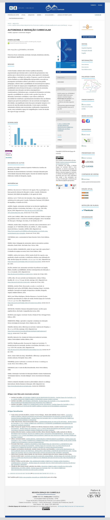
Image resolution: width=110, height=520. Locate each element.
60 (30, 473)
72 (50, 473)
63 (35, 473)
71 (49, 473)
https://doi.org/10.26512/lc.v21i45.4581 (19, 282)
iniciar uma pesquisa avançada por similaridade (33, 477)
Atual (23, 15)
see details (9, 157)
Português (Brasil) (87, 50)
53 (18, 473)
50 (13, 473)
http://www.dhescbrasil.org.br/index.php (19, 386)
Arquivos (31, 15)
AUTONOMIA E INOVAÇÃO (30, 401)
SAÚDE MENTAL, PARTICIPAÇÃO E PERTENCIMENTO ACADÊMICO (45, 439)
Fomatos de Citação (64, 112)
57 (25, 473)
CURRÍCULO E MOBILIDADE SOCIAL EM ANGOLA (37, 404)
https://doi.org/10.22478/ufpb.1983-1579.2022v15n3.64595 (24, 261)
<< (8, 473)
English (84, 53)
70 (47, 473)
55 (21, 473)
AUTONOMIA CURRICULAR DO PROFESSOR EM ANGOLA (39, 397)
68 (44, 473)
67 (42, 473)
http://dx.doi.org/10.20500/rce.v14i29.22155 (20, 274)
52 (16, 473)
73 (52, 473)
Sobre (39, 15)
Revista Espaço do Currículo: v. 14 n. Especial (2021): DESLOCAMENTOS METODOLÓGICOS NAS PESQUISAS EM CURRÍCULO (40, 401)
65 (38, 473)
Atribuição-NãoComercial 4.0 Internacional (71, 506)
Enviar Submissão (89, 37)
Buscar (98, 15)
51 (14, 473)
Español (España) (87, 48)
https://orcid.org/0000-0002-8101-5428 (18, 43)
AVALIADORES (49, 15)
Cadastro (93, 5)
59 (28, 473)
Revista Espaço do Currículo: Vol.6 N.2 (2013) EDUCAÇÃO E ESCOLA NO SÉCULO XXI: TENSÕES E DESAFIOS (43, 451)
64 (37, 473)
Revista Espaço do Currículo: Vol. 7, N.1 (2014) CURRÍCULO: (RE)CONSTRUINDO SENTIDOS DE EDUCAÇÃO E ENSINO (38, 469)
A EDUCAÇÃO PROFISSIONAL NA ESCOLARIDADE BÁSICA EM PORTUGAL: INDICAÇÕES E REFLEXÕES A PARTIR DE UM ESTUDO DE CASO (42, 450)
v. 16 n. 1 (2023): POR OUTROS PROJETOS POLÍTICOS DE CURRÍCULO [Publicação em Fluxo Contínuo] (37, 25)
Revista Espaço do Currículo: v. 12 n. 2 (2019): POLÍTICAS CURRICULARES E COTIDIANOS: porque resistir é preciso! (43, 398)
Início (9, 23)
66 (40, 473)
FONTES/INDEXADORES (16, 18)
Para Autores (85, 67)
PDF (59, 72)
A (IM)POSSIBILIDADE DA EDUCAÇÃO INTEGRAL (53, 421)
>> (55, 473)
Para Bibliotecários (87, 69)
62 (33, 473)
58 (26, 473)
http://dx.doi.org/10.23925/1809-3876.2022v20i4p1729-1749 (25, 349)
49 (11, 473)
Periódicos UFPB (13, 15)
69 (45, 473)
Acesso (100, 5)
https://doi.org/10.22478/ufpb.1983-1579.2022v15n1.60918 (24, 303)
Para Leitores (85, 64)
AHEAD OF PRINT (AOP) (65, 15)
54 (19, 473)
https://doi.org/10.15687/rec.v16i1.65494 (22, 50)
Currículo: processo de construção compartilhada (38, 456)
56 (23, 473)
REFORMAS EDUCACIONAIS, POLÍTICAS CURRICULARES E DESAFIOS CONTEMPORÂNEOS (37, 433)
